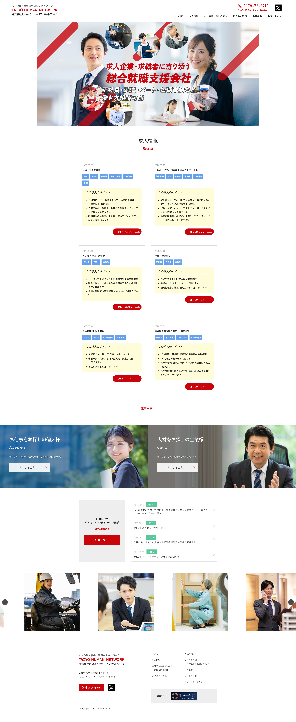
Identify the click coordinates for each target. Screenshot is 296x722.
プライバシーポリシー (195, 681)
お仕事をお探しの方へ (215, 16)
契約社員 (160, 176)
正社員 (87, 262)
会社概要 (257, 16)
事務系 (104, 176)
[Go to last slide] (5, 602)
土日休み (128, 176)
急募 (86, 183)
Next (293, 74)
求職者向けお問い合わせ (165, 669)
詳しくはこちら (125, 231)
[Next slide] (291, 602)
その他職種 (108, 337)
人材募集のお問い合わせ (198, 663)
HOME (180, 16)
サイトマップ (191, 675)
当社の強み (190, 653)
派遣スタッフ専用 (160, 675)
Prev (3, 74)
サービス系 (115, 176)
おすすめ (120, 337)
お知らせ (151, 504)
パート (159, 337)
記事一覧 (146, 408)
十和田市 (169, 337)
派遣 (86, 176)
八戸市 (94, 176)
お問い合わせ (275, 16)
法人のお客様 (240, 16)
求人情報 (193, 16)
